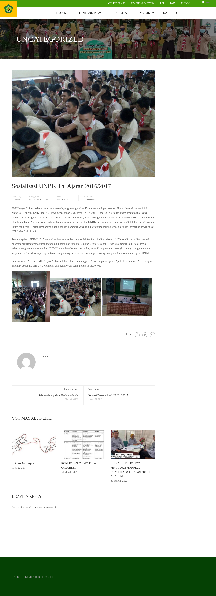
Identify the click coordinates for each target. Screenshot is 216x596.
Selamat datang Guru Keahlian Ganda (58, 395)
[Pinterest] (152, 334)
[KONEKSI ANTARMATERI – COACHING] (83, 444)
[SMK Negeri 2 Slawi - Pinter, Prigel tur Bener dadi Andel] (8, 9)
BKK (172, 3)
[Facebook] (137, 334)
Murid (145, 12)
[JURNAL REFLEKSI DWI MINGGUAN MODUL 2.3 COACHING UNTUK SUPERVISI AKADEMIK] (133, 444)
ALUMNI (185, 3)
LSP (162, 3)
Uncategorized (39, 199)
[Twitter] (144, 334)
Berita (121, 12)
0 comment (90, 199)
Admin (16, 199)
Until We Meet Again (23, 463)
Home (61, 12)
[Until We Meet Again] (34, 444)
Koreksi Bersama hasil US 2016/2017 (108, 395)
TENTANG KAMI (90, 12)
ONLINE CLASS (116, 3)
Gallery (170, 12)
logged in (31, 507)
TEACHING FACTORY (142, 3)
